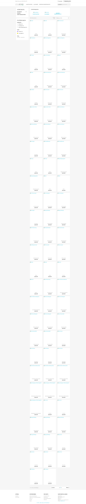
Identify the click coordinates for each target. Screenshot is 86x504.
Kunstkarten (29, 4)
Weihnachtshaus (50, 137)
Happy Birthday (49, 223)
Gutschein (63, 447)
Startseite (20, 9)
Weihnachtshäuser (50, 85)
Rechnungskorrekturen (47, 498)
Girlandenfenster (50, 240)
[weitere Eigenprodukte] (58, 11)
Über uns (31, 498)
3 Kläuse (36, 68)
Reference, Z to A (62, 18)
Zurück (53, 487)
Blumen (64, 275)
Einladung (36, 482)
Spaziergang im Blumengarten (36, 413)
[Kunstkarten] (36, 12)
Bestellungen (46, 497)
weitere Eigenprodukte (44, 4)
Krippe (64, 68)
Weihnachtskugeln (50, 309)
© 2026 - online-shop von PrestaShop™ (43, 502)
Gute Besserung (36, 240)
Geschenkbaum (49, 68)
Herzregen (36, 154)
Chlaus (36, 171)
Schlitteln (36, 102)
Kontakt (31, 499)
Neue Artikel (17, 497)
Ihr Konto (46, 494)
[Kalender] (47, 12)
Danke (36, 33)
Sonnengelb (21, 33)
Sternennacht (50, 102)
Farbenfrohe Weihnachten (36, 378)
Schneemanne (63, 33)
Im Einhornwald (36, 206)
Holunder (21, 31)
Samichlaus (64, 344)
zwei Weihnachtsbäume (63, 292)
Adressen (45, 499)
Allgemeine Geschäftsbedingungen (35, 497)
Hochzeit (50, 413)
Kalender (36, 4)
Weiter (67, 487)
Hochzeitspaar (50, 206)
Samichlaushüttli (36, 344)
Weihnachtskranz (36, 137)
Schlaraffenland (49, 154)
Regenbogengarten (64, 171)
